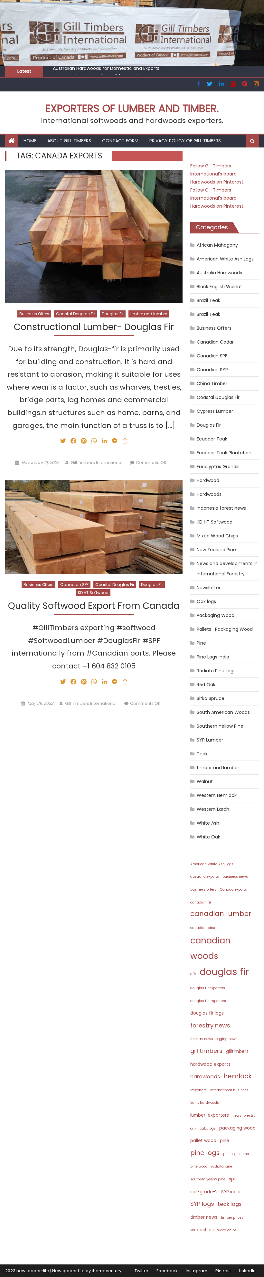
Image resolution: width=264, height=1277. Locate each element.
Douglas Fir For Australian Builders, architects (102, 72)
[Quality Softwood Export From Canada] (94, 527)
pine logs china (236, 1153)
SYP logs (202, 1204)
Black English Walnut (219, 286)
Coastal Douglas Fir (75, 314)
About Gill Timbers (69, 140)
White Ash (208, 823)
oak (193, 1128)
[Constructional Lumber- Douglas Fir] (94, 236)
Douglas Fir (113, 314)
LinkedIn (247, 1271)
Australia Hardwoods (219, 273)
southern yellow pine (207, 1179)
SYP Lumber (210, 740)
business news (235, 876)
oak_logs (208, 1128)
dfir (193, 973)
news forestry (243, 1115)
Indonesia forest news (221, 508)
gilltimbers (237, 1051)
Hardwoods (209, 494)
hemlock (237, 1076)
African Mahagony (217, 245)
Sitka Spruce (210, 698)
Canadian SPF (74, 584)
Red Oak (206, 684)
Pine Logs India (213, 657)
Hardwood (208, 480)
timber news (203, 1217)
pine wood (199, 1166)
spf (232, 1179)
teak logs (229, 1204)
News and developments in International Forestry (227, 568)
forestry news (210, 1025)
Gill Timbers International (96, 462)
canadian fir (200, 902)
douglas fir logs (207, 1013)
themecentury (106, 1271)
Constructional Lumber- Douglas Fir (94, 327)
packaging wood (237, 1128)
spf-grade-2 (204, 1192)
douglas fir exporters (207, 988)
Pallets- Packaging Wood (225, 629)
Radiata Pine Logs (216, 670)
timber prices (232, 1217)
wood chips (227, 1230)
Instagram (196, 1271)
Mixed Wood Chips (217, 536)
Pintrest (223, 1271)
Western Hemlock (217, 795)
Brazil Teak (208, 300)
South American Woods (223, 712)
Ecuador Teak (212, 439)
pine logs (205, 1152)
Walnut (205, 781)
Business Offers (34, 314)
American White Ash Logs (225, 259)
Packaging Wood (215, 615)
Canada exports (233, 889)
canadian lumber (220, 913)
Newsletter (209, 587)
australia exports (204, 876)
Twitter (141, 1271)
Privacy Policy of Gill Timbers (185, 140)
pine (224, 1141)
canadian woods (210, 947)
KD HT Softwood (93, 592)
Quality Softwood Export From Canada (94, 606)
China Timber (212, 383)
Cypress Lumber (215, 411)
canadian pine (202, 927)
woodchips (202, 1230)
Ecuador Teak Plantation (224, 452)
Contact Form (120, 140)
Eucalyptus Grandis (218, 466)
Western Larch (213, 809)
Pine (201, 643)
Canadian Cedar (215, 342)
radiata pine (221, 1166)
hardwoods (205, 1076)
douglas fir (224, 971)
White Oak (208, 837)
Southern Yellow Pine (220, 726)
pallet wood (203, 1141)
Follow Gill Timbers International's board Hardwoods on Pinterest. (217, 174)
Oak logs (206, 601)
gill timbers (206, 1051)
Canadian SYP (212, 369)
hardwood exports (210, 1064)
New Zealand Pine (216, 549)
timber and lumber (148, 314)
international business (229, 1090)
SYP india (230, 1192)
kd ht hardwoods (204, 1102)
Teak (202, 754)
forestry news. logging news (214, 1038)
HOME (30, 140)
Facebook (167, 1271)
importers (198, 1090)
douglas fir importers (208, 1000)
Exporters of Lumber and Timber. (132, 108)
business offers (203, 889)
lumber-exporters (209, 1115)
